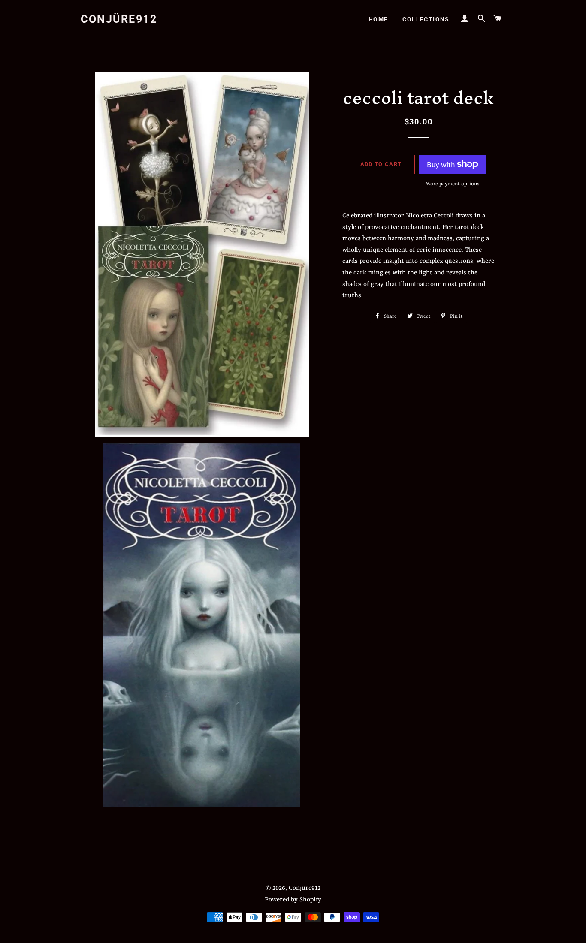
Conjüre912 (119, 19)
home (378, 19)
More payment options (452, 184)
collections (425, 19)
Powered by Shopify (293, 900)
